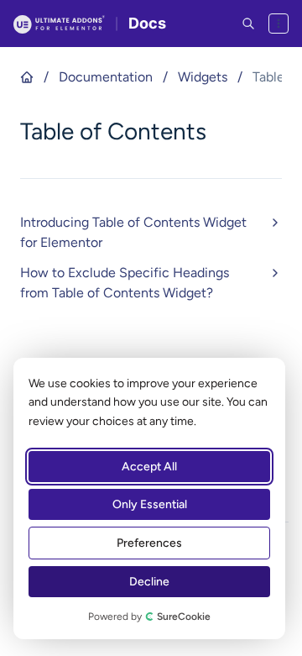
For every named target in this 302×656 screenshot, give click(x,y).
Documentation (106, 77)
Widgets (202, 77)
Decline (149, 582)
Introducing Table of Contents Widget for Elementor (133, 232)
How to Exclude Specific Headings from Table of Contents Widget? (124, 283)
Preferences (149, 543)
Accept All (149, 466)
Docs (147, 23)
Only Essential (149, 504)
